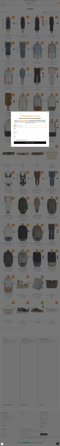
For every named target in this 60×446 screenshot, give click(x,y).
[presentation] (2, 444)
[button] (48, 113)
